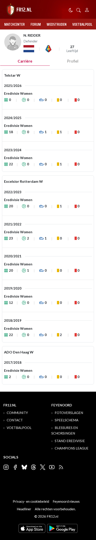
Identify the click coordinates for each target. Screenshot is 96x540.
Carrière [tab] (25, 61)
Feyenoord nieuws (66, 501)
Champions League (71, 448)
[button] (78, 10)
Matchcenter (14, 24)
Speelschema (66, 420)
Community (17, 413)
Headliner (24, 509)
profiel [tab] (72, 61)
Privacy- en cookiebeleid (31, 501)
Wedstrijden (57, 24)
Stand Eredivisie (70, 441)
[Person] (87, 9)
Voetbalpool (82, 24)
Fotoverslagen (69, 413)
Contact (15, 420)
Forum (36, 24)
